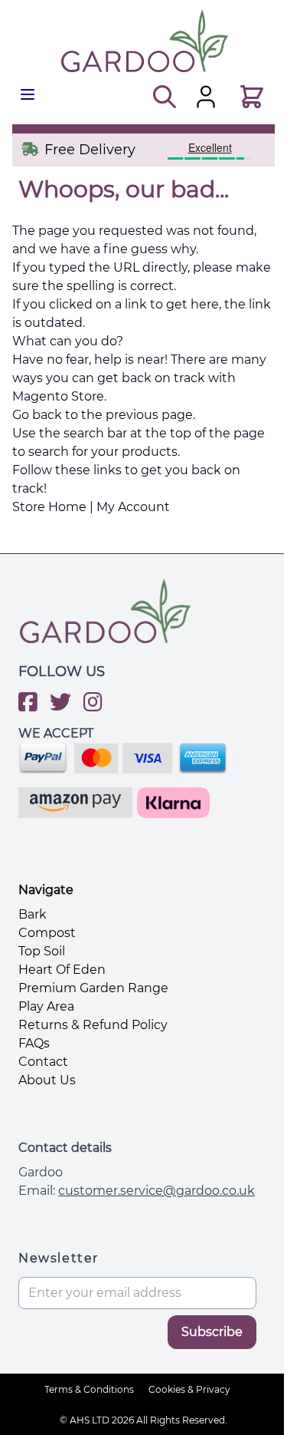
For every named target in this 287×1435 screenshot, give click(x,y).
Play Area (46, 1006)
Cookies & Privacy (189, 1389)
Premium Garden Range (93, 988)
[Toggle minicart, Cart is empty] (249, 97)
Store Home (49, 507)
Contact (43, 1061)
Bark (32, 914)
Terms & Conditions (89, 1389)
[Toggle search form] (162, 97)
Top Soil (41, 951)
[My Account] (206, 96)
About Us (47, 1080)
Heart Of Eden (62, 969)
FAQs (34, 1043)
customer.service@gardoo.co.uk (156, 1190)
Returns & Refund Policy (93, 1025)
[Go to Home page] (143, 40)
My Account (133, 507)
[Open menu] (27, 94)
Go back (37, 414)
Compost (47, 932)
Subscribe (212, 1331)
